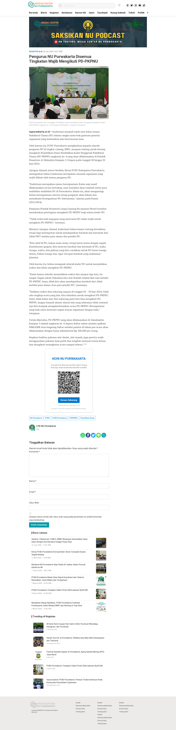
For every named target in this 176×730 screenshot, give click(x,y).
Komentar (34, 451)
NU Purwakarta (36, 418)
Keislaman (67, 12)
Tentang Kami (80, 712)
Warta (44, 12)
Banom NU (80, 12)
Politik (141, 12)
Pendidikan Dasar (87, 418)
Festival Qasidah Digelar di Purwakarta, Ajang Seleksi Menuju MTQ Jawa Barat (75, 653)
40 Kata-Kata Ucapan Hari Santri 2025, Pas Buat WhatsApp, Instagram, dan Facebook (72, 625)
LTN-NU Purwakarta (46, 426)
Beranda (33, 12)
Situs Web (34, 502)
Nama (32, 481)
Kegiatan (54, 12)
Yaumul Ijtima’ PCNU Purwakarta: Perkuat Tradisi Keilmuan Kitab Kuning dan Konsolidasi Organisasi (74, 681)
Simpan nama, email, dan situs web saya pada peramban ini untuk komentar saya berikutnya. (65, 518)
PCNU (47, 418)
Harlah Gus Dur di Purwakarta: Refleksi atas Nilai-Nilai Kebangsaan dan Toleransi (75, 639)
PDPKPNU (74, 418)
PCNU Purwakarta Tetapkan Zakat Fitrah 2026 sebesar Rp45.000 (74, 665)
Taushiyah (102, 12)
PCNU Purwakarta (60, 418)
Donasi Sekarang (68, 400)
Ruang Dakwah (118, 12)
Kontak (78, 703)
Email (32, 492)
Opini (91, 12)
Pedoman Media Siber (83, 706)
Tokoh (131, 12)
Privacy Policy (80, 709)
